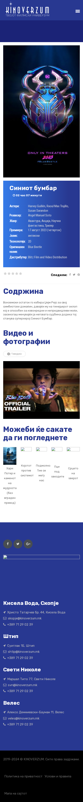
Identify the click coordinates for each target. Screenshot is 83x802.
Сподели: (59, 275)
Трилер (49, 225)
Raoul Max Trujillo (57, 206)
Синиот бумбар (33, 188)
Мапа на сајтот (15, 793)
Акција (46, 221)
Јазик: (14, 236)
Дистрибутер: (18, 257)
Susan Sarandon (38, 211)
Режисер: (15, 215)
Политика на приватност (23, 776)
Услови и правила (58, 776)
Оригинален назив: (17, 249)
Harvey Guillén (36, 206)
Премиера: (16, 230)
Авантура (34, 221)
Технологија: (18, 241)
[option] (41, 390)
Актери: (14, 206)
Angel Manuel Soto (40, 215)
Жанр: (13, 221)
